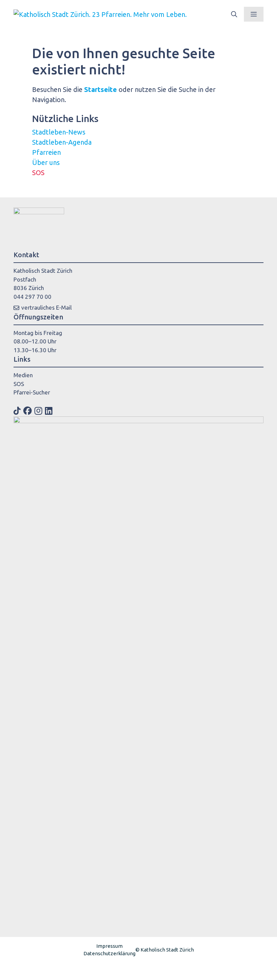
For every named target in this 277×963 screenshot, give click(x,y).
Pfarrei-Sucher (32, 392)
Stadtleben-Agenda (62, 142)
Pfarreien (46, 152)
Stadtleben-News (58, 132)
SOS (38, 172)
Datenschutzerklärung (109, 953)
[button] (234, 14)
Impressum (109, 946)
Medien (23, 375)
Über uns (46, 162)
